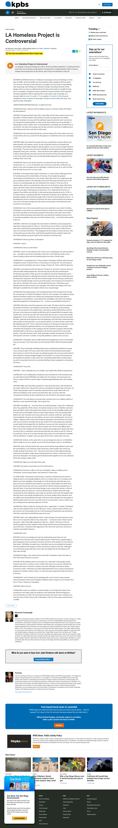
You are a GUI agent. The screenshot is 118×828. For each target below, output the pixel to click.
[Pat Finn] (9, 677)
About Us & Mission (44, 799)
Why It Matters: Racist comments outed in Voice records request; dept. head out (44, 779)
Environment (8, 774)
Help (99, 18)
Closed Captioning (68, 802)
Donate (59, 725)
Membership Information (93, 805)
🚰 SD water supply (94, 39)
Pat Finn (46, 48)
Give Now (107, 4)
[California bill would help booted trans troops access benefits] (100, 764)
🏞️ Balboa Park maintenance (98, 36)
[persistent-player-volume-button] (12, 13)
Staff (40, 820)
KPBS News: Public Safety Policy (47, 735)
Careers (41, 805)
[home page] (17, 4)
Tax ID (88, 811)
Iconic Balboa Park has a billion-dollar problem (98, 276)
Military (89, 774)
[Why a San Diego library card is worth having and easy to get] (72, 764)
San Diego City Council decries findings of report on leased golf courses (98, 250)
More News (10, 755)
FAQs (64, 808)
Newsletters (42, 802)
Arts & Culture (45, 18)
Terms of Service (43, 823)
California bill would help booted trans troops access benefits (98, 778)
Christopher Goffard (56, 96)
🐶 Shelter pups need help (97, 32)
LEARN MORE (19, 818)
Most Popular (92, 218)
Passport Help (66, 814)
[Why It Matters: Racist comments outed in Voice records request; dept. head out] (45, 764)
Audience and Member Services (71, 799)
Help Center (66, 817)
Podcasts (68, 18)
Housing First (28, 96)
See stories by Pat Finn (23, 692)
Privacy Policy (42, 817)
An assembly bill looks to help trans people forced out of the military (99, 147)
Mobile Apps (42, 811)
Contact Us (66, 805)
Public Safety (9, 29)
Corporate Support (92, 799)
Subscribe (100, 104)
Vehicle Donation (91, 814)
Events (91, 18)
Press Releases (43, 814)
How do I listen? (67, 811)
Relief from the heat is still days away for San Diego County (100, 259)
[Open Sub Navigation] (20, 18)
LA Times (39, 96)
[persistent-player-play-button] (8, 12)
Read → (36, 747)
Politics (34, 774)
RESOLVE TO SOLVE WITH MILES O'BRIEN (98, 210)
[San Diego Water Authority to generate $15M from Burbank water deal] (18, 764)
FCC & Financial (43, 808)
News (17, 18)
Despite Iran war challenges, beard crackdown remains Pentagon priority (99, 267)
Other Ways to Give (92, 808)
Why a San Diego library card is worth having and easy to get (72, 778)
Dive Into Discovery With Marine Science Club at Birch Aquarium (98, 178)
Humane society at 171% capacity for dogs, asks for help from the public (99, 241)
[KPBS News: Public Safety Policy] (19, 741)
